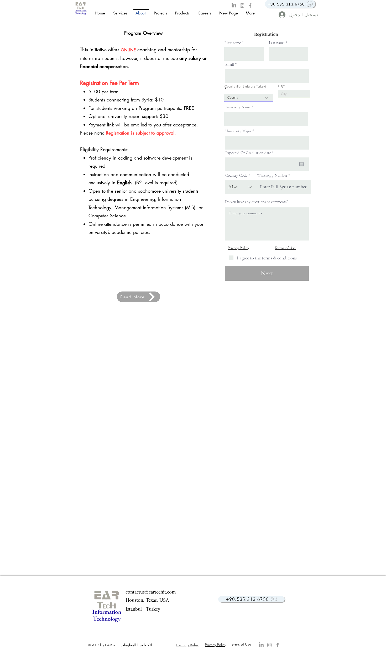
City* (281, 86)
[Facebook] (250, 5)
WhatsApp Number (272, 175)
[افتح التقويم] (301, 164)
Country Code (236, 175)
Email (229, 64)
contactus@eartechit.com (151, 592)
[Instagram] (242, 5)
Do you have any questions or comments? (256, 202)
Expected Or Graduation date (250, 153)
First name (233, 43)
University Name (238, 107)
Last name (276, 43)
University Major (238, 131)
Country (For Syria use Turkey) (245, 87)
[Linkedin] (234, 5)
